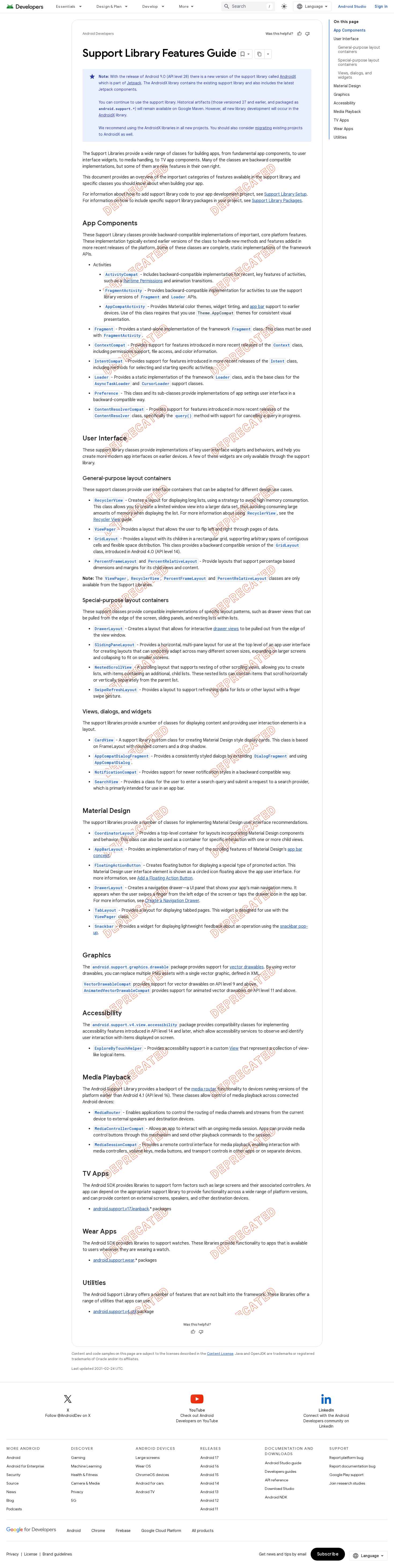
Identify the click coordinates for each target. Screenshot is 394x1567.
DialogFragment (270, 756)
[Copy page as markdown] (260, 54)
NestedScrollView (113, 667)
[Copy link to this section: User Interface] (133, 439)
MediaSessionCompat (116, 1144)
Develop (150, 6)
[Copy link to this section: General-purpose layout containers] (177, 479)
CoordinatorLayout (114, 833)
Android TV (145, 1491)
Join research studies (347, 1483)
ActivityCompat (121, 274)
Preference (106, 393)
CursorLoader (155, 383)
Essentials (66, 6)
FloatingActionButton (118, 865)
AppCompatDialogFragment (121, 756)
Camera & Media (85, 1483)
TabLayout (105, 910)
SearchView (106, 781)
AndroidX (288, 76)
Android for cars (149, 1483)
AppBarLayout (109, 849)
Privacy (77, 1491)
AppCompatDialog (112, 762)
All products (202, 1530)
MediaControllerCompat (119, 1128)
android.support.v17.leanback (121, 1209)
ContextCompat (110, 345)
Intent (277, 361)
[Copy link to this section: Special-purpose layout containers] (175, 601)
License (30, 1554)
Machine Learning (86, 1466)
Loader (178, 296)
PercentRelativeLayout (172, 561)
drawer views (226, 629)
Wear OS (143, 1466)
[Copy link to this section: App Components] (144, 223)
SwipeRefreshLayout (116, 689)
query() (183, 415)
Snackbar (104, 926)
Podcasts (14, 1509)
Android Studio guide (283, 1462)
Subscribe (328, 1554)
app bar (257, 306)
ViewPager (105, 529)
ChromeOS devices (152, 1474)
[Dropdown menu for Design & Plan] (128, 6)
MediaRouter (107, 1112)
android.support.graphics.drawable (130, 966)
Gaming (78, 1457)
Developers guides (280, 1471)
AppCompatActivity (125, 306)
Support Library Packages (277, 200)
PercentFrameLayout (115, 561)
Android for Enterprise (25, 1466)
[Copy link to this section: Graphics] (116, 956)
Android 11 (209, 1509)
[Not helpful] (307, 34)
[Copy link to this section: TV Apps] (115, 1174)
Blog (10, 1500)
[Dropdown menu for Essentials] (83, 6)
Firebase (123, 1530)
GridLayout (106, 538)
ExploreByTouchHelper (118, 1048)
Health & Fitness (84, 1474)
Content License (220, 1353)
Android (13, 1457)
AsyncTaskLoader (112, 383)
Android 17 (209, 1457)
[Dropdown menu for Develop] (165, 6)
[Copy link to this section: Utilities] (112, 1283)
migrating (263, 127)
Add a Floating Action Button (164, 878)
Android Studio (352, 6)
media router (203, 1089)
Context (281, 345)
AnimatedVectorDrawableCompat (117, 990)
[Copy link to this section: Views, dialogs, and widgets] (158, 712)
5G (73, 1500)
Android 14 (209, 1483)
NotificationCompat (115, 772)
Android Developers (98, 33)
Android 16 (209, 1466)
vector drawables (247, 967)
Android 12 (209, 1500)
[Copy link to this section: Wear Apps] (123, 1232)
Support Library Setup (285, 194)
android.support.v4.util (114, 1311)
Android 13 (209, 1491)
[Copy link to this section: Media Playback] (137, 1078)
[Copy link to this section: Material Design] (137, 811)
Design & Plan (108, 6)
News (11, 1491)
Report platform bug (346, 1457)
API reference (276, 1480)
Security (13, 1474)
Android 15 (209, 1474)
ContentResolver (112, 415)
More (184, 6)
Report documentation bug (352, 1466)
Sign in (381, 6)
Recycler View (106, 519)
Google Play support (346, 1474)
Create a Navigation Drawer (172, 900)
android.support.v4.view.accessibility (134, 1024)
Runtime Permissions (143, 281)
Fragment (150, 296)
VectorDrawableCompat (107, 984)
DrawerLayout (108, 628)
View (234, 1048)
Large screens (147, 1457)
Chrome (98, 1530)
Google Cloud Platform (161, 1530)
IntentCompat (108, 361)
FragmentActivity (123, 290)
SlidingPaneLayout (114, 644)
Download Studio (279, 1488)
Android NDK (276, 1497)
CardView (104, 740)
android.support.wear (113, 1260)
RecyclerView (109, 500)
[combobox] (248, 6)
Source (12, 1483)
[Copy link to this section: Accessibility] (128, 1013)
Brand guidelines (57, 1554)
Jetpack (134, 83)
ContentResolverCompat (119, 409)
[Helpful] (299, 34)
